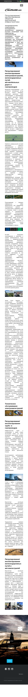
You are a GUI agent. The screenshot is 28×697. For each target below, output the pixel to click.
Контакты (21, 674)
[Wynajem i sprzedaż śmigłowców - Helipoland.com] (13, 10)
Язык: (18, 1)
